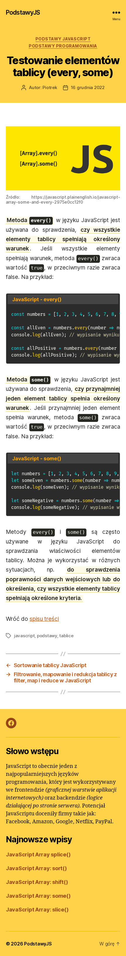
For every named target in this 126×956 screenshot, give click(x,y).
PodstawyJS (23, 12)
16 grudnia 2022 (88, 87)
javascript (24, 635)
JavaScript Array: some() (38, 896)
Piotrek (49, 87)
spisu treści (44, 619)
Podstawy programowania (63, 45)
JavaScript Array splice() (38, 854)
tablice (66, 635)
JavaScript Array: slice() (37, 909)
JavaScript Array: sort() (36, 868)
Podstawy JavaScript (63, 38)
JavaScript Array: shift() (37, 882)
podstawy (47, 635)
